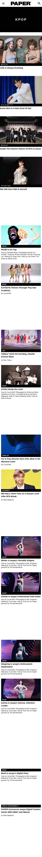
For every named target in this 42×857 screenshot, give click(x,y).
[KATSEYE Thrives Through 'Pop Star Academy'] (21, 273)
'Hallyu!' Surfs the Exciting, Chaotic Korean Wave (18, 355)
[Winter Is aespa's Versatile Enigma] (21, 546)
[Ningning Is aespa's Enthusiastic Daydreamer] (21, 649)
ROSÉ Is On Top (9, 249)
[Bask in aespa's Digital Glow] (21, 759)
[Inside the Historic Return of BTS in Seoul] (21, 130)
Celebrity (7, 105)
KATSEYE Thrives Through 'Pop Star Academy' (18, 289)
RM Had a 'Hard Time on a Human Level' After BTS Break (20, 495)
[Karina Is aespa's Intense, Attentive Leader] (21, 688)
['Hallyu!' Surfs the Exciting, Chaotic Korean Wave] (21, 339)
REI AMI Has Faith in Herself (13, 189)
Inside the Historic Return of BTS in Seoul (20, 149)
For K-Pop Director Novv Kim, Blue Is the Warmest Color (20, 460)
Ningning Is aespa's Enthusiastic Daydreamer (16, 665)
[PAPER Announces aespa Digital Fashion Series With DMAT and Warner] (21, 795)
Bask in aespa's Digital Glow (14, 773)
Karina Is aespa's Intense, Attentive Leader (18, 704)
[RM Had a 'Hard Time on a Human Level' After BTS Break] (21, 479)
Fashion (6, 186)
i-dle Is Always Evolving (11, 68)
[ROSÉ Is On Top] (21, 235)
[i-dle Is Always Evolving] (21, 49)
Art (3, 351)
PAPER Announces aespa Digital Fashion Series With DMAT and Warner (21, 810)
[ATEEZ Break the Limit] (21, 375)
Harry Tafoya (7, 360)
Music (4, 64)
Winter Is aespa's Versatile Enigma (17, 560)
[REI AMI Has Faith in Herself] (21, 170)
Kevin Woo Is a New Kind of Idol (15, 108)
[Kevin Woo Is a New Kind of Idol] (21, 90)
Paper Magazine (8, 500)
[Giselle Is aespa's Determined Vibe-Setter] (21, 582)
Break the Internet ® (10, 806)
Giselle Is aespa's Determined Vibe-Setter (21, 596)
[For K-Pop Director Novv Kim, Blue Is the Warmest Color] (21, 444)
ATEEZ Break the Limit (12, 389)
